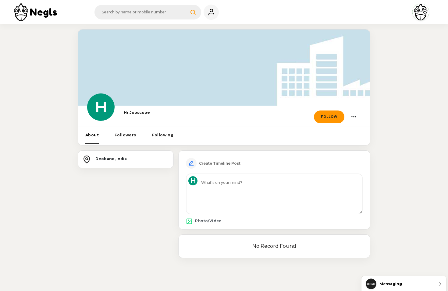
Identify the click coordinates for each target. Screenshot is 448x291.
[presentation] (92, 135)
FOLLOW (329, 117)
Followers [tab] (125, 135)
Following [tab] (163, 135)
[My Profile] (211, 12)
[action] (353, 117)
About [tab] (92, 135)
